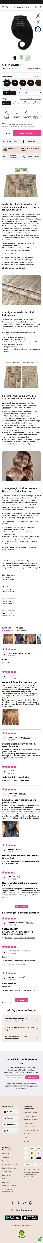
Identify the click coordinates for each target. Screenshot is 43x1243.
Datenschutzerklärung (10, 1085)
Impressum (6, 1182)
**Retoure (5, 1157)
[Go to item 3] (30, 639)
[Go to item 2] (19, 639)
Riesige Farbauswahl (11, 347)
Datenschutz (6, 1175)
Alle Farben (9, 93)
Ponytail (27, 539)
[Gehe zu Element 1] (15, 58)
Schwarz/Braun (25, 93)
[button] (10, 717)
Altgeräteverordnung (9, 1164)
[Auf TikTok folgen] (24, 1203)
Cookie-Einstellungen (10, 1168)
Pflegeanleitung (29, 1123)
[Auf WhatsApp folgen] (31, 1203)
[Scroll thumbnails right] (38, 639)
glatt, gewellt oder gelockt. (17, 529)
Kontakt (26, 1141)
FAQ (25, 1137)
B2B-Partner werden (31, 1130)
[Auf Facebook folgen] (12, 1203)
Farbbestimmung (30, 1116)
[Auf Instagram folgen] (18, 1203)
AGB (3, 1179)
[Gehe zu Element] (21, 58)
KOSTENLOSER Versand (24, 124)
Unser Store (28, 1134)
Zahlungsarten (7, 1161)
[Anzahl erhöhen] (9, 133)
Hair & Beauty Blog (31, 1120)
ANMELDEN (32, 1077)
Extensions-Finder (30, 1113)
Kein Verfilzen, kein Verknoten (14, 337)
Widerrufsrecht (7, 1171)
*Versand (5, 1154)
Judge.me (10, 1003)
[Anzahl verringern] (3, 133)
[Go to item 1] (8, 639)
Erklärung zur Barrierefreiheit (7, 1190)
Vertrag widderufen (9, 1186)
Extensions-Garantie (31, 1127)
